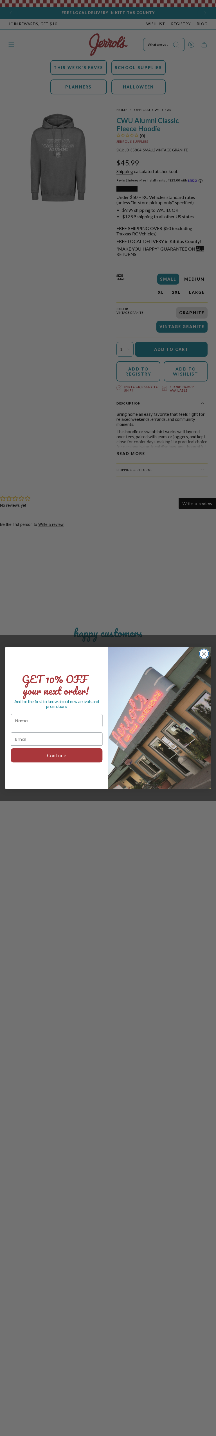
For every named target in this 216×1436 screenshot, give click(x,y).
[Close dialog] (204, 653)
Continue (56, 755)
